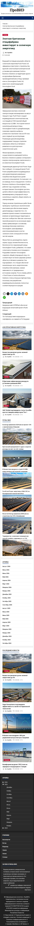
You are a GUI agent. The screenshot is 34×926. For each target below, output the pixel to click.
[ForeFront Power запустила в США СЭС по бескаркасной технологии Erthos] (17, 503)
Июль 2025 (5, 612)
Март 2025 (5, 626)
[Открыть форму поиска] (32, 18)
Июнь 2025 (5, 615)
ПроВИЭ (17, 10)
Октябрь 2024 (6, 643)
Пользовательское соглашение (16, 922)
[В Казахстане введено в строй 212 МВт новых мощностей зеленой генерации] (17, 481)
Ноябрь (9, 791)
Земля (6, 700)
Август (9, 801)
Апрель (9, 815)
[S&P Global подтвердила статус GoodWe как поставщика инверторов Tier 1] (17, 398)
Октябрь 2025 (6, 601)
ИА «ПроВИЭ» (9, 52)
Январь (9, 825)
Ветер (6, 731)
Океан (4, 853)
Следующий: (15, 316)
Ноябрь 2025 (6, 598)
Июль (8, 805)
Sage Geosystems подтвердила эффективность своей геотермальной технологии (16, 706)
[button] (2, 18)
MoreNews (15, 924)
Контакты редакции (23, 917)
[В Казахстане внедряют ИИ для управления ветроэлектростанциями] (17, 723)
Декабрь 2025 (6, 594)
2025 (6, 784)
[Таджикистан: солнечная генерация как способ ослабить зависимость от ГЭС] (17, 548)
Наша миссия (9, 915)
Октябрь (9, 794)
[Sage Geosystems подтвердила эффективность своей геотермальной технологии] (17, 692)
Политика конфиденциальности (16, 919)
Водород (7, 760)
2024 (6, 828)
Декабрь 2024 (6, 636)
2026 (6, 782)
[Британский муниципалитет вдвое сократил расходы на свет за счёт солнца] (17, 458)
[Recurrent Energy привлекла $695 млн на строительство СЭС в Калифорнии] (17, 525)
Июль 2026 (5, 570)
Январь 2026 (6, 591)
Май (8, 812)
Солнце (5, 35)
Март (8, 819)
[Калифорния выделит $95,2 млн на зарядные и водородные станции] (17, 752)
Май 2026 (5, 577)
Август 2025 (6, 608)
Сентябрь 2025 (7, 605)
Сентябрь (9, 798)
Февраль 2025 (6, 629)
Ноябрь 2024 (6, 640)
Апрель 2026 (6, 580)
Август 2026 (6, 566)
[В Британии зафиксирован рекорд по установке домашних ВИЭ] (17, 369)
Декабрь (9, 787)
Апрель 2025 (6, 622)
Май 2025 (5, 619)
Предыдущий (15, 306)
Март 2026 (5, 584)
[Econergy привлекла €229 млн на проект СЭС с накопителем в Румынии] (17, 436)
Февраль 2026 (6, 587)
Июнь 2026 (5, 573)
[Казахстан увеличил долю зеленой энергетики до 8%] (17, 340)
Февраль (9, 822)
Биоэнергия (6, 839)
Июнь (8, 808)
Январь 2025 (6, 633)
